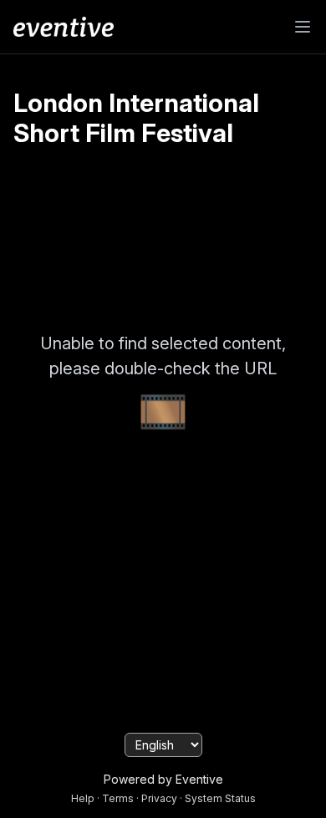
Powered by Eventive (163, 779)
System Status (220, 798)
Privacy (159, 798)
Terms (118, 798)
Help (82, 798)
